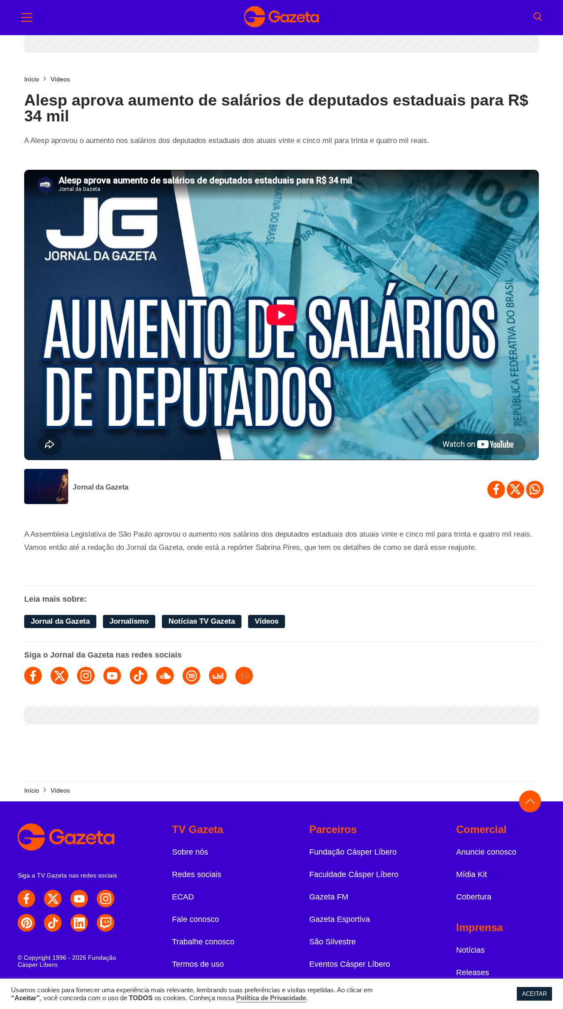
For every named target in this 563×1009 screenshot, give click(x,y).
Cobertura (473, 896)
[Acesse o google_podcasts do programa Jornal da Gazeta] (244, 675)
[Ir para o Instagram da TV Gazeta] (105, 898)
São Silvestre (332, 941)
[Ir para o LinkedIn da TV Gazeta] (79, 923)
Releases (472, 972)
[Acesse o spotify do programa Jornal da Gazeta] (191, 675)
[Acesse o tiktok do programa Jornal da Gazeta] (138, 675)
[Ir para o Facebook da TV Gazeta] (26, 898)
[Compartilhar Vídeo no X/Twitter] (515, 489)
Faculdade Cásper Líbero (353, 874)
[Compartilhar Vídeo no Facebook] (496, 489)
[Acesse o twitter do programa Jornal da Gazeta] (59, 675)
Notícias (470, 950)
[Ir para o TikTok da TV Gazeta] (53, 923)
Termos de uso (198, 964)
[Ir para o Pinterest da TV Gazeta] (26, 923)
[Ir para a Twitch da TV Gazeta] (105, 923)
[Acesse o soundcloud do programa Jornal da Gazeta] (165, 675)
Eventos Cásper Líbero (349, 964)
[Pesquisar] (538, 17)
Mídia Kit (471, 874)
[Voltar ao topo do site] (530, 801)
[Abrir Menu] (27, 17)
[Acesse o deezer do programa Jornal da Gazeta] (218, 675)
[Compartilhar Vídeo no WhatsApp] (535, 489)
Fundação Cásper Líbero (353, 852)
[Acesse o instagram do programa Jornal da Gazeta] (86, 675)
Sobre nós (190, 852)
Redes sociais (196, 874)
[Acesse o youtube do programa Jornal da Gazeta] (112, 675)
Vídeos (266, 621)
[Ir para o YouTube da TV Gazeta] (79, 898)
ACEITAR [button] (534, 994)
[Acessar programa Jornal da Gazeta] (46, 487)
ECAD (183, 896)
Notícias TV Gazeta (201, 621)
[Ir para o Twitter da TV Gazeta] (53, 898)
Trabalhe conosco (203, 941)
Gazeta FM (328, 896)
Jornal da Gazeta (100, 487)
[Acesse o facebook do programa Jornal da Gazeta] (33, 675)
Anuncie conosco (486, 852)
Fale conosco (195, 919)
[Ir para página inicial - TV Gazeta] (281, 17)
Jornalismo (129, 621)
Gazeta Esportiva (339, 919)
